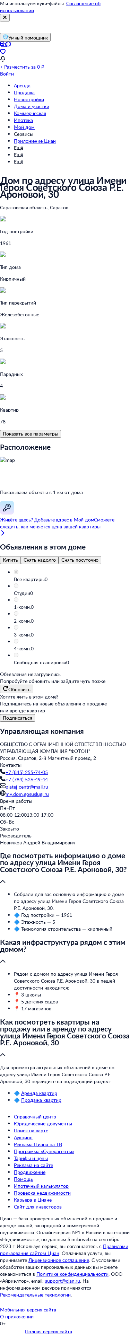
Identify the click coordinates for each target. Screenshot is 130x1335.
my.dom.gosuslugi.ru (27, 794)
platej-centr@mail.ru (27, 786)
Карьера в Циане (33, 1199)
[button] (72, 579)
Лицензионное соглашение (58, 1260)
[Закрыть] (5, 17)
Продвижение (29, 1172)
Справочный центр (35, 1116)
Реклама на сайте (33, 1165)
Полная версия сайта (48, 1331)
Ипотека (23, 120)
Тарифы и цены (31, 1158)
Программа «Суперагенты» (44, 1151)
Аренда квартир (39, 1093)
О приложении (17, 1316)
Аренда (22, 85)
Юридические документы (43, 1123)
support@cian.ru (62, 1280)
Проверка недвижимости (42, 1192)
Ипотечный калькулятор (41, 1186)
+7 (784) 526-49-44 (27, 779)
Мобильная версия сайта (28, 1309)
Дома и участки (31, 106)
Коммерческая (30, 113)
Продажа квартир (41, 1100)
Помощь (23, 1179)
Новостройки (29, 99)
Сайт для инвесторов (38, 1206)
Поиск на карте (31, 1130)
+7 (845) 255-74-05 (27, 772)
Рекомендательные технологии (35, 1294)
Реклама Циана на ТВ (38, 1144)
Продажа (24, 92)
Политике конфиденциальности (72, 1274)
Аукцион (23, 1137)
